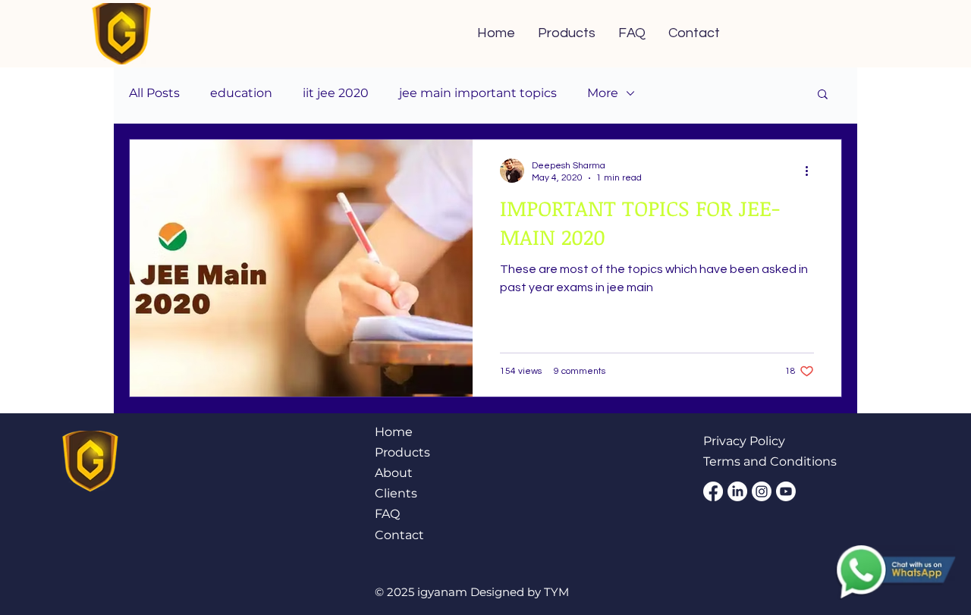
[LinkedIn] (737, 491)
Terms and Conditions (770, 461)
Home (394, 432)
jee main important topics (478, 93)
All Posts (154, 93)
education (241, 93)
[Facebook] (713, 491)
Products (402, 452)
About (394, 473)
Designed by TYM (519, 592)
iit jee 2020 (336, 93)
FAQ (387, 514)
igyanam (443, 592)
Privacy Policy (744, 441)
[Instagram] (761, 491)
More (602, 93)
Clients (396, 493)
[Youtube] (786, 491)
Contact (401, 535)
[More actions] (812, 171)
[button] (822, 95)
